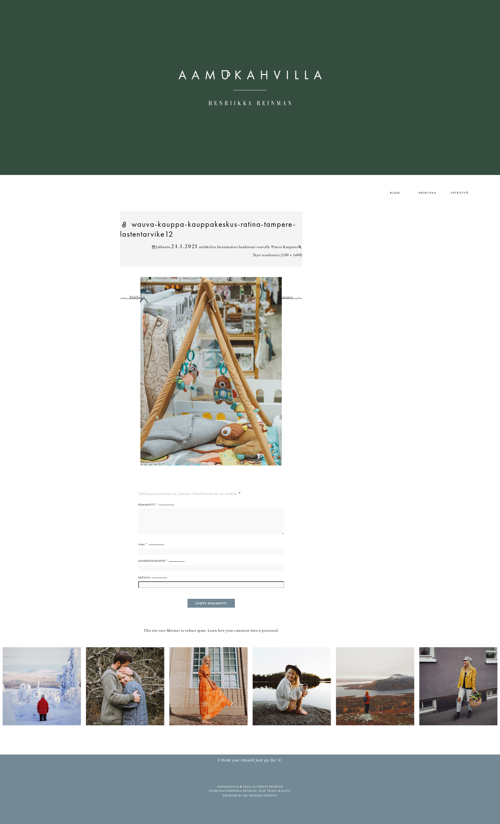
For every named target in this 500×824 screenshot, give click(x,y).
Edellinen (132, 297)
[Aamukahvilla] (250, 87)
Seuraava (290, 297)
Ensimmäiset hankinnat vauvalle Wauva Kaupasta (257, 247)
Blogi (395, 192)
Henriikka (427, 192)
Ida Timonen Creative (260, 795)
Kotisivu (144, 577)
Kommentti (147, 504)
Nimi (142, 544)
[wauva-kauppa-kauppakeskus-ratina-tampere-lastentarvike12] (211, 374)
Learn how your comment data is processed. (243, 631)
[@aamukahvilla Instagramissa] (250, 686)
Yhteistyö (460, 192)
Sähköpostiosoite (153, 561)
